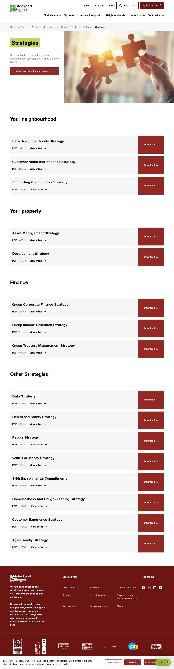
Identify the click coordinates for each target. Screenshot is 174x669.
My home (69, 15)
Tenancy (67, 595)
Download (149, 144)
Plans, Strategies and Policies (76, 27)
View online (36, 148)
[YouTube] (160, 588)
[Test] (40, 646)
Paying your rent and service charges (127, 597)
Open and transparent (46, 27)
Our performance (98, 606)
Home (13, 27)
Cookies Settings (113, 662)
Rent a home (69, 587)
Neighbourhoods (115, 15)
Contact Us (98, 5)
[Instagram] (149, 588)
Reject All (132, 662)
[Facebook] (143, 588)
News (86, 5)
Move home (96, 587)
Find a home (51, 15)
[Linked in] (154, 588)
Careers (111, 5)
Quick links (70, 577)
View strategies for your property (33, 71)
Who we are (69, 606)
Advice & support (90, 15)
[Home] (21, 8)
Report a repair (97, 595)
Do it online (154, 15)
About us (136, 15)
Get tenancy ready (126, 587)
